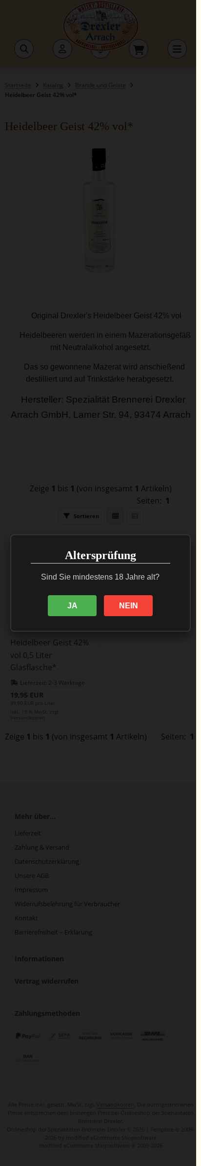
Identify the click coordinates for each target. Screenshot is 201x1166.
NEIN (128, 606)
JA (72, 606)
